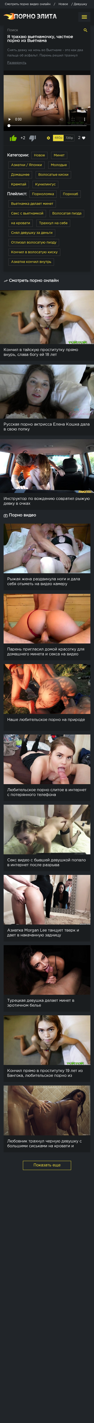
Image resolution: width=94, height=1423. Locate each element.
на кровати (20, 223)
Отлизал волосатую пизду (33, 242)
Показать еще (47, 1165)
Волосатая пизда (66, 213)
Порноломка (43, 194)
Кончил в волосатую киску (34, 252)
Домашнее (20, 174)
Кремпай (18, 184)
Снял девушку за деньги (32, 232)
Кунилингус (45, 184)
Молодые (59, 165)
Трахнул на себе (53, 223)
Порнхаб (70, 194)
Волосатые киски (53, 174)
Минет (59, 155)
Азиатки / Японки (26, 165)
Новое (39, 155)
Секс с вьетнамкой (27, 213)
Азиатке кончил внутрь (31, 261)
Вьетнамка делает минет (32, 203)
